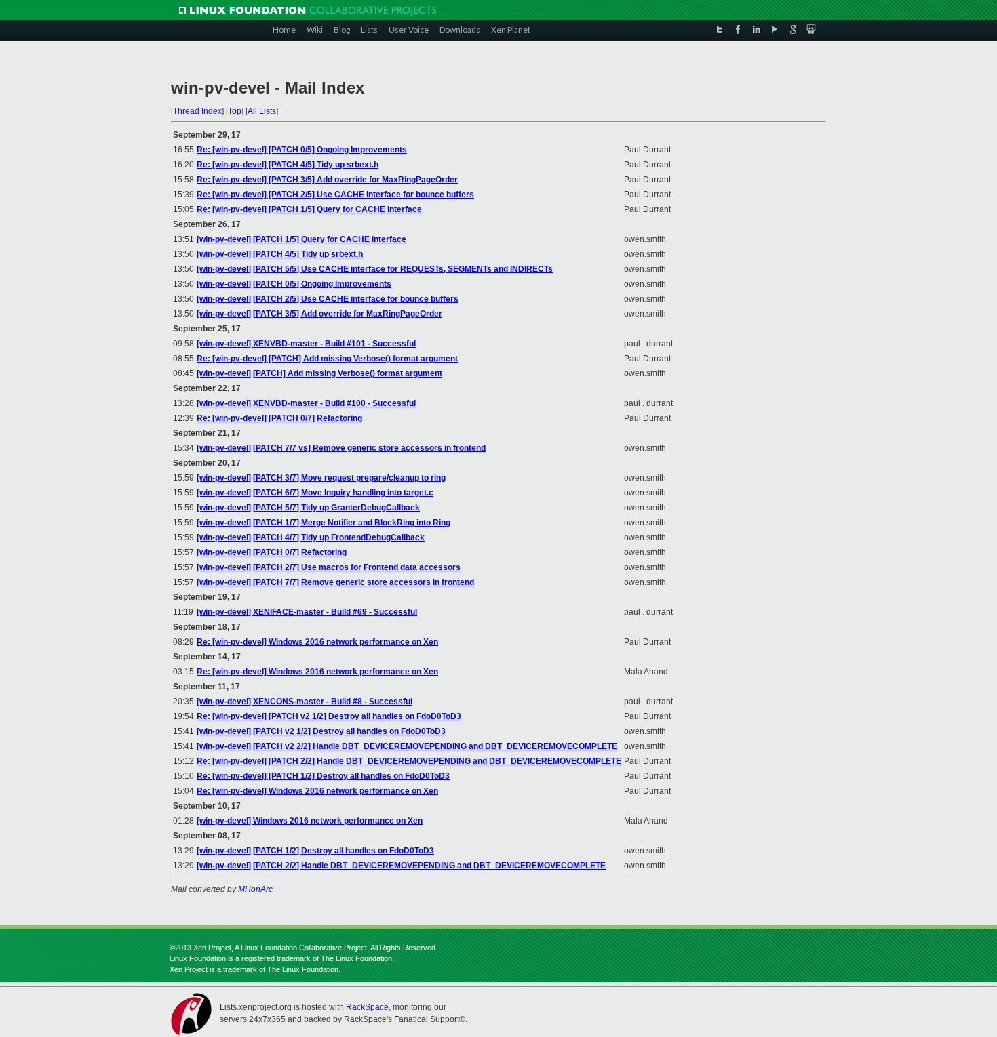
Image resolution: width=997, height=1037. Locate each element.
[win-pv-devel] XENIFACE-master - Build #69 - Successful (307, 612)
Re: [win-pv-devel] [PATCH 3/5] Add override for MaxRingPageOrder (327, 179)
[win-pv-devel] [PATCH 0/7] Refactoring (272, 552)
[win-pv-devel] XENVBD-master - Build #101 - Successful (306, 343)
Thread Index (197, 111)
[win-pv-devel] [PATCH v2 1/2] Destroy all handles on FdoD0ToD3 (321, 731)
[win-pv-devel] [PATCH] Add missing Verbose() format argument (319, 373)
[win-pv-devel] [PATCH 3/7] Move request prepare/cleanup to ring (321, 478)
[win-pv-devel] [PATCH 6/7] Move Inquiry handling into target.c (315, 492)
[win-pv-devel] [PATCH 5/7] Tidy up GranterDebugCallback (308, 507)
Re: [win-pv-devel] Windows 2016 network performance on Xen (317, 642)
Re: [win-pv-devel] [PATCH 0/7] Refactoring (279, 418)
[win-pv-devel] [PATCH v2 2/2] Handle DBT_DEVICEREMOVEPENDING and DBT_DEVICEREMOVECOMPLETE (407, 746)
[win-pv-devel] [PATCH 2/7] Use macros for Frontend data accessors (329, 567)
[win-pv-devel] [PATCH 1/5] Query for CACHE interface (301, 239)
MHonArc (255, 889)
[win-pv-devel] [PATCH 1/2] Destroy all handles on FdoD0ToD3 (315, 850)
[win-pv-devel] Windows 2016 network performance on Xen (310, 821)
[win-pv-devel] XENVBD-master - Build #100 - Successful (306, 403)
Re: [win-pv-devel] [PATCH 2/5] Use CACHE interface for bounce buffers (335, 194)
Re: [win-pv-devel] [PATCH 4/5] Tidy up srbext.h (287, 164)
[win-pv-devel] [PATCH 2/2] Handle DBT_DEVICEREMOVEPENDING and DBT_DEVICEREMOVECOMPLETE (401, 865)
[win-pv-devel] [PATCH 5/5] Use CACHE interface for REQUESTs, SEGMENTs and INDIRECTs (375, 269)
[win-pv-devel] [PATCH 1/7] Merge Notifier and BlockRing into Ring (323, 522)
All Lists (262, 111)
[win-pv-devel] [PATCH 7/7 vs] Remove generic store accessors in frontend (341, 448)
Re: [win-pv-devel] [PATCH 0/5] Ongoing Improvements (302, 150)
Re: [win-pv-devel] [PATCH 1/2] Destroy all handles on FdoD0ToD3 (323, 776)
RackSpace (367, 1007)
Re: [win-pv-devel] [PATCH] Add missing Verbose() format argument (327, 358)
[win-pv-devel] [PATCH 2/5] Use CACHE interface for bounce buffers (327, 299)
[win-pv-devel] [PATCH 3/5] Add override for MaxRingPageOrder (319, 314)
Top (234, 111)
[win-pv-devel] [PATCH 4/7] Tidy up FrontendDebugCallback (311, 537)
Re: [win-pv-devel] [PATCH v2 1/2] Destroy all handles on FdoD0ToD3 (329, 716)
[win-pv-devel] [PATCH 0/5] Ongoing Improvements (294, 284)
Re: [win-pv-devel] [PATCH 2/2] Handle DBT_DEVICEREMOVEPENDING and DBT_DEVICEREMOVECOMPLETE (409, 761)
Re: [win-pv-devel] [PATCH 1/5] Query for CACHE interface (309, 209)
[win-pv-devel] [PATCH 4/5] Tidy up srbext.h (280, 254)
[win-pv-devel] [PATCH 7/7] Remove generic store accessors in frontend (335, 582)
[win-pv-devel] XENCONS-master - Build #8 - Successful (304, 701)
